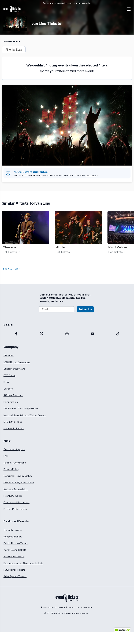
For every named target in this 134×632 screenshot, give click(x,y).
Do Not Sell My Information (18, 482)
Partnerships (10, 401)
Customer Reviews (14, 368)
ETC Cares (9, 375)
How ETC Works (12, 495)
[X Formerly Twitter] (41, 334)
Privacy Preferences (15, 509)
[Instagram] (67, 334)
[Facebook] (16, 334)
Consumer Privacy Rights (17, 475)
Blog (6, 382)
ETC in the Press (12, 421)
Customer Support (14, 449)
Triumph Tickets (12, 530)
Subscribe (85, 309)
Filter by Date (13, 49)
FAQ (5, 456)
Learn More (91, 175)
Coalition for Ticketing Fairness (20, 408)
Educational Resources (16, 502)
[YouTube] (92, 334)
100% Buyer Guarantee (16, 362)
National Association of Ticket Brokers (24, 415)
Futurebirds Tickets (14, 569)
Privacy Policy (11, 469)
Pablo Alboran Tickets (15, 543)
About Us (8, 355)
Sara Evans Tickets (13, 556)
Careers (8, 388)
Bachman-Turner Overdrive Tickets (23, 563)
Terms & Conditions (14, 462)
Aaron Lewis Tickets (14, 549)
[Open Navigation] (129, 9)
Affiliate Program (13, 395)
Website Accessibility (15, 489)
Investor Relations (13, 428)
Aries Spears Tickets (15, 576)
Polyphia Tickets (12, 536)
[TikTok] (118, 334)
